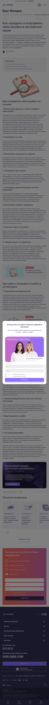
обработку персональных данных (19, 374)
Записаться (24, 379)
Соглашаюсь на (16, 374)
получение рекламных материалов (19, 376)
